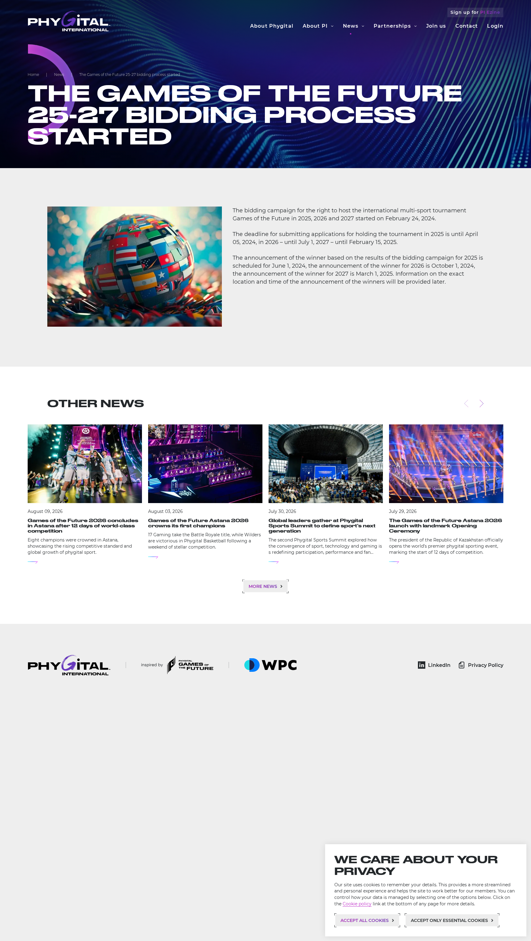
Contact (466, 26)
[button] (466, 403)
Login (495, 26)
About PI (315, 26)
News (350, 26)
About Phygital (271, 26)
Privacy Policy (485, 665)
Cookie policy (357, 904)
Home (33, 74)
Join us (436, 26)
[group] (85, 494)
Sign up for (475, 12)
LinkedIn (439, 665)
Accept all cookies (364, 920)
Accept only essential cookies (449, 920)
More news (263, 586)
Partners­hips (392, 26)
